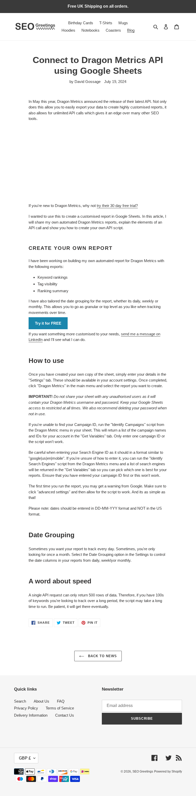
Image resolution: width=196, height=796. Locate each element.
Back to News (102, 656)
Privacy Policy (26, 708)
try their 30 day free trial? (117, 205)
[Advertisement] (98, 162)
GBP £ (25, 758)
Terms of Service (60, 708)
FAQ (61, 701)
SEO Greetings (142, 771)
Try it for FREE (48, 323)
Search (20, 701)
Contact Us (64, 715)
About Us (41, 701)
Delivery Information (30, 715)
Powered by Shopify (168, 771)
